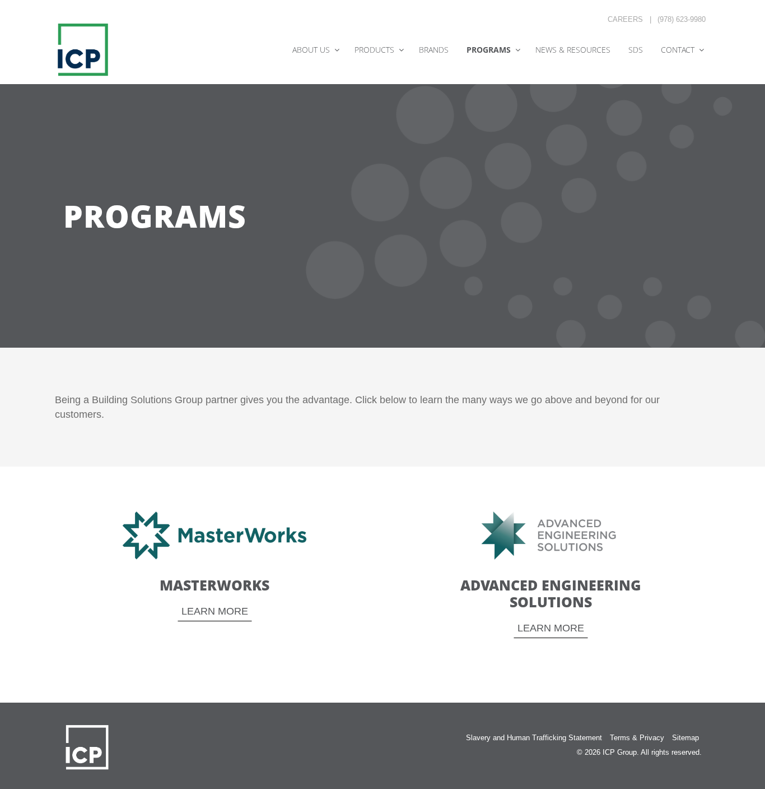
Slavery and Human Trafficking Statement (534, 737)
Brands (434, 49)
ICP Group (620, 752)
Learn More (214, 611)
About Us (311, 49)
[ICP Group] (83, 49)
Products (374, 49)
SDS (635, 49)
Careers (625, 19)
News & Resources (572, 49)
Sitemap (685, 737)
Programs (489, 49)
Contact (677, 49)
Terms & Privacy (637, 737)
